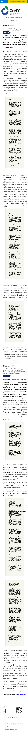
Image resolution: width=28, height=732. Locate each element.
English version (12, 20)
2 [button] (10, 717)
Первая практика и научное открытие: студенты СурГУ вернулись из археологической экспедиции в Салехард (15, 370)
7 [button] (20, 717)
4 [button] (14, 717)
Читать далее (15, 360)
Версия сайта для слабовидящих (14, 17)
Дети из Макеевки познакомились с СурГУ (12, 29)
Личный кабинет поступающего (17, 1)
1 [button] (8, 717)
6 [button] (18, 717)
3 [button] (12, 717)
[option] (9, 711)
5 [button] (16, 717)
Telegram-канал (21, 694)
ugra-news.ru (23, 691)
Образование (6, 32)
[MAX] (8, 727)
